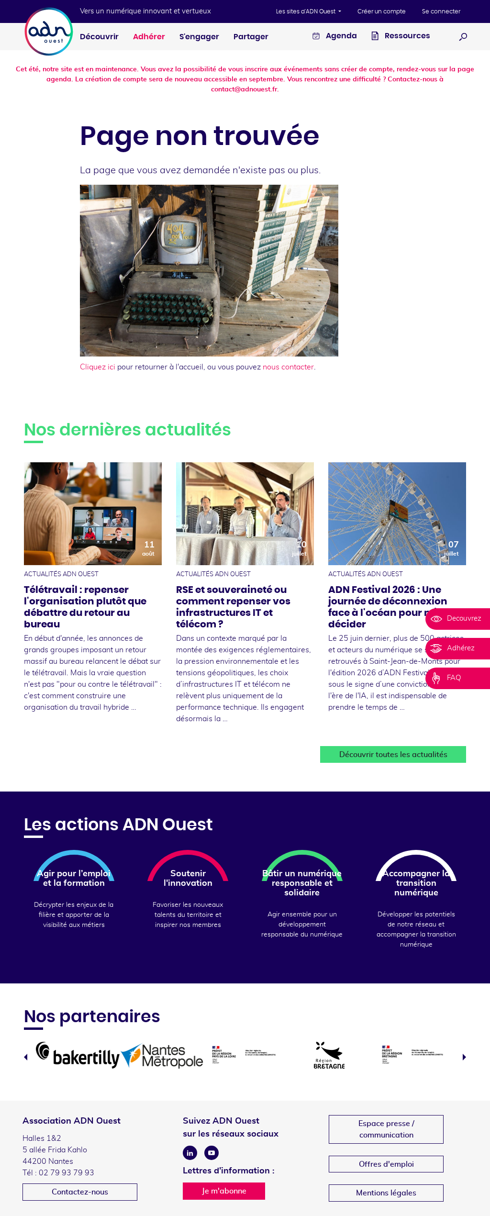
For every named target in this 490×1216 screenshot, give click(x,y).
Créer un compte (381, 11)
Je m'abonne (224, 1191)
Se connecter (441, 11)
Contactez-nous (80, 1192)
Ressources (406, 36)
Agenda (340, 36)
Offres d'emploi (386, 1164)
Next (464, 1057)
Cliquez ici (97, 367)
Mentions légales (386, 1193)
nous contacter (288, 367)
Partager (251, 37)
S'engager (199, 37)
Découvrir (99, 37)
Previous (25, 1057)
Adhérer (149, 37)
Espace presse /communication (386, 1129)
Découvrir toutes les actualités (393, 755)
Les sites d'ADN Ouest (306, 11)
